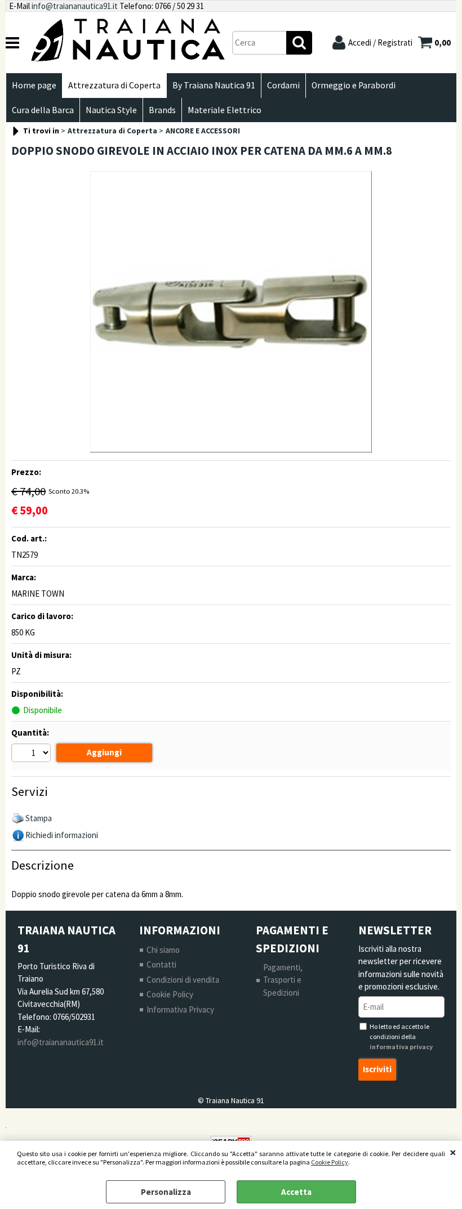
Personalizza (166, 1191)
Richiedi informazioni (61, 835)
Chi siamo (163, 949)
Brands (162, 110)
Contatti (161, 964)
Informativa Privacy (180, 1009)
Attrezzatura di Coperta (114, 85)
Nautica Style (111, 110)
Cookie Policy (329, 1162)
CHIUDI (453, 1152)
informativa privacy (401, 1046)
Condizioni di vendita (182, 979)
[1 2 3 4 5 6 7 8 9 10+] (32, 754)
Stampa (38, 818)
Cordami (283, 85)
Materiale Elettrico (224, 110)
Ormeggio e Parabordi (354, 85)
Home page (34, 85)
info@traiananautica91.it (75, 6)
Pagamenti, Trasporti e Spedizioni (283, 980)
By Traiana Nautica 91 (213, 85)
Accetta (296, 1191)
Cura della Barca (43, 110)
